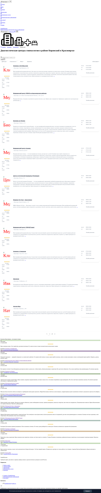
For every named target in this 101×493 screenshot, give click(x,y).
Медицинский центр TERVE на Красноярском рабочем (29, 93)
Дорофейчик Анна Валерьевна (10, 372)
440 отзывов (7, 187)
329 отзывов (7, 211)
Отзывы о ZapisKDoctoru (9, 475)
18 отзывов (7, 290)
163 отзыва (7, 77)
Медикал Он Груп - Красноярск (22, 200)
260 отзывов (7, 105)
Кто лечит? (3, 20)
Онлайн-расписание (90, 72)
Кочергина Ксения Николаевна (10, 349)
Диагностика (4, 12)
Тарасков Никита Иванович (9, 384)
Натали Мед (16, 306)
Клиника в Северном (19, 251)
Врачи (2, 7)
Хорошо (88, 491)
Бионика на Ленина (19, 121)
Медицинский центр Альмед (22, 148)
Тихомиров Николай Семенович (11, 361)
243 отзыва (7, 160)
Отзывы (2, 25)
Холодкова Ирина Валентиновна (11, 407)
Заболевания (21, 29)
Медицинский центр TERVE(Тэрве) (23, 227)
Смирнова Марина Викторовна (10, 419)
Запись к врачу (6, 465)
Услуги (16, 29)
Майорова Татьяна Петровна (10, 442)
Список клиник (7, 466)
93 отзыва (7, 263)
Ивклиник (16, 279)
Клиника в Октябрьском (20, 66)
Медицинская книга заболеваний (8, 17)
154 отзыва (7, 318)
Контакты (3, 22)
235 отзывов (7, 239)
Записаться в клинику (90, 75)
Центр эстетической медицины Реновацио (26, 176)
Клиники (3, 9)
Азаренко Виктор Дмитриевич (10, 454)
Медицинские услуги (6, 14)
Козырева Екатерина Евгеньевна (11, 430)
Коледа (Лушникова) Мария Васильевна (12, 395)
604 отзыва (7, 132)
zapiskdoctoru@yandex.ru (10, 483)
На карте (3, 4)
